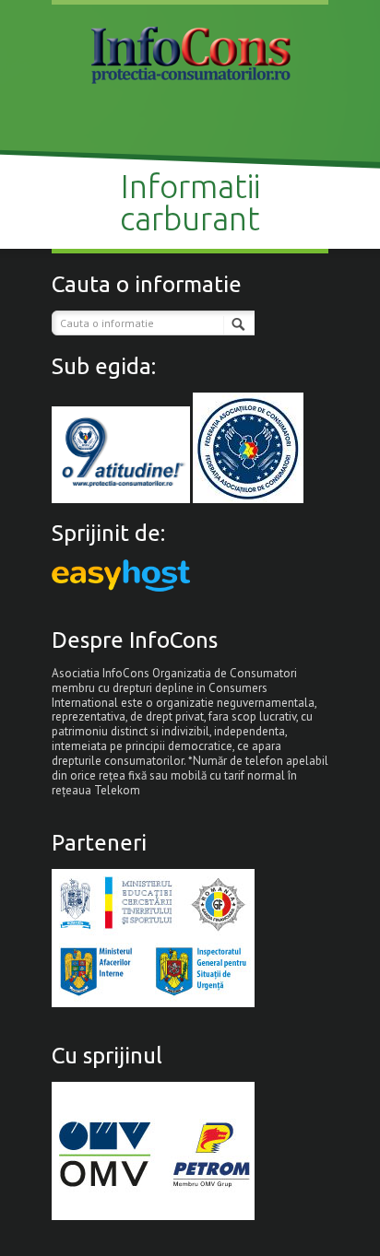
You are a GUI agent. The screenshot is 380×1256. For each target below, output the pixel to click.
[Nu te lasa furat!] (190, 53)
